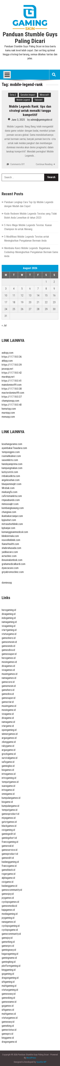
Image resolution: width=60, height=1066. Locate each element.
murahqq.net (8, 376)
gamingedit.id (9, 833)
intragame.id (8, 789)
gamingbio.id (8, 765)
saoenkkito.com (10, 460)
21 (38, 302)
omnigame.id (8, 793)
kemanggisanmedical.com (15, 532)
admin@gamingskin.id (41, 119)
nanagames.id (9, 921)
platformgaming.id (11, 965)
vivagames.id (8, 670)
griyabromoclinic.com (13, 572)
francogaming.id (10, 841)
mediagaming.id (10, 913)
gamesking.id (8, 997)
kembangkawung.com (13, 508)
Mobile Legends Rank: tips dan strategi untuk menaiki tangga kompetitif (30, 110)
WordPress (31, 1058)
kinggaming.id (9, 969)
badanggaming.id (10, 861)
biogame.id (7, 801)
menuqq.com (8, 416)
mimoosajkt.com (10, 504)
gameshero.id (9, 638)
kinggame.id (8, 1037)
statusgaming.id (10, 989)
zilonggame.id (9, 741)
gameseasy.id (9, 993)
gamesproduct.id (10, 813)
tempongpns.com (11, 452)
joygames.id (8, 897)
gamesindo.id (8, 646)
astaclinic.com (9, 556)
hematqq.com (9, 408)
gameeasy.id (8, 1021)
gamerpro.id (8, 945)
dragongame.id (9, 1041)
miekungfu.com (9, 492)
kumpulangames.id (11, 797)
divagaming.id (9, 614)
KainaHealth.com (10, 544)
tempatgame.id (9, 809)
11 (13, 295)
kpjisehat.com (9, 520)
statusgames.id (10, 1017)
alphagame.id (8, 877)
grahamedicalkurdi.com (13, 564)
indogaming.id (9, 618)
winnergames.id (10, 733)
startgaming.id (9, 630)
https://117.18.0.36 (12, 356)
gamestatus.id (9, 1029)
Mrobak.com (8, 488)
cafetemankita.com (12, 496)
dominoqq (7, 582)
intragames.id (9, 773)
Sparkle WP (41, 1062)
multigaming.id (9, 985)
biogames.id (8, 769)
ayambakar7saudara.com (14, 448)
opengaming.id (9, 729)
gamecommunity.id (11, 933)
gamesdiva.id (8, 650)
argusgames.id (9, 737)
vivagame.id (8, 713)
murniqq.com (8, 412)
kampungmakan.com (12, 468)
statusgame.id (9, 634)
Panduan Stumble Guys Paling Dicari (30, 37)
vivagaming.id (8, 626)
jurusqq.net (7, 368)
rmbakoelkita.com (11, 476)
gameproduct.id (10, 853)
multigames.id (9, 1013)
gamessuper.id (9, 654)
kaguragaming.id (10, 953)
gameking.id (8, 1025)
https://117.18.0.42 (12, 372)
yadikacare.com (10, 552)
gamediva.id (8, 694)
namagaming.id (9, 622)
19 (22, 302)
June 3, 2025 (18, 119)
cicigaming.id (8, 829)
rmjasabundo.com (11, 500)
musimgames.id (9, 674)
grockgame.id (9, 753)
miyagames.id (9, 817)
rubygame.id (8, 745)
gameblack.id (8, 869)
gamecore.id (8, 682)
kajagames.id (8, 909)
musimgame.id (9, 706)
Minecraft (44, 94)
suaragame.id (8, 785)
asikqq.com (7, 352)
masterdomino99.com (13, 392)
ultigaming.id (8, 981)
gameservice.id (9, 849)
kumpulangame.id (10, 805)
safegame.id (8, 761)
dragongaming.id (10, 977)
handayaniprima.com (12, 464)
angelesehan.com (11, 480)
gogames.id (8, 1005)
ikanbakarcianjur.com (12, 516)
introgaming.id (9, 777)
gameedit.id (8, 857)
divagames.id (8, 666)
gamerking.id (8, 941)
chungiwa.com (9, 512)
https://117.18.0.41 (12, 380)
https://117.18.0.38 (12, 388)
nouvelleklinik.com (11, 540)
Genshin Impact (27, 94)
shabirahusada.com (11, 548)
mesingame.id (9, 709)
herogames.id (9, 658)
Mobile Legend (23, 99)
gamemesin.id (9, 686)
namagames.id (9, 678)
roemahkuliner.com (11, 456)
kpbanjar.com (8, 528)
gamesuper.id (8, 698)
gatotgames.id (9, 821)
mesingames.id (9, 662)
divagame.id (8, 717)
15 (46, 295)
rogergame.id (8, 873)
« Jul (4, 325)
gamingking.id (9, 961)
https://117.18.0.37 (12, 396)
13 (30, 295)
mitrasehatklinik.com (12, 524)
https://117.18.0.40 (12, 404)
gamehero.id (8, 690)
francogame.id (9, 865)
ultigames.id (8, 1009)
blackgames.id (9, 825)
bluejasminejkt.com (11, 484)
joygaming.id (8, 917)
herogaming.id (9, 610)
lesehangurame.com (12, 444)
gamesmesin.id (9, 642)
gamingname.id (9, 957)
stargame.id (8, 725)
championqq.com (10, 400)
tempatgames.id (10, 781)
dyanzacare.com (10, 568)
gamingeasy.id (9, 949)
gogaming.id (8, 973)
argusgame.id (8, 749)
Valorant (38, 99)
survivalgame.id (9, 757)
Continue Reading (44, 164)
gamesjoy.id (8, 893)
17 (5, 302)
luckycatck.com (10, 472)
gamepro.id (7, 1033)
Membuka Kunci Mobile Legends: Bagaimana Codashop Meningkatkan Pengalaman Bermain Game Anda (31, 252)
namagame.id (8, 721)
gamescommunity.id (12, 889)
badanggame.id (9, 885)
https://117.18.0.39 (12, 364)
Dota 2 (13, 94)
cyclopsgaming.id (11, 925)
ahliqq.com (7, 360)
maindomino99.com (12, 384)
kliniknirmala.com (10, 536)
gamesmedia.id (9, 905)
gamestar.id (8, 702)
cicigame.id (7, 881)
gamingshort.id (9, 837)
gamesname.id (9, 1001)
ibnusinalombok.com (12, 560)
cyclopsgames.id (10, 901)
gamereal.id (8, 845)
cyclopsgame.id (10, 929)
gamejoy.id (7, 937)
